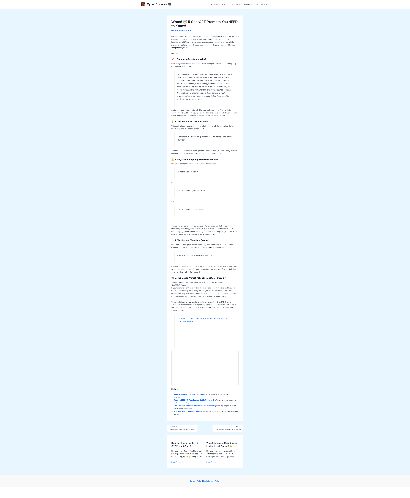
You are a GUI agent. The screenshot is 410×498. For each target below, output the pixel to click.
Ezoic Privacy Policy (211, 481)
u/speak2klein (185, 321)
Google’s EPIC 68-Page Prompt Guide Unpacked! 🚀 (195, 400)
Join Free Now (261, 4)
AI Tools (225, 4)
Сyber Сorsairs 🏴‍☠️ (159, 4)
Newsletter (247, 4)
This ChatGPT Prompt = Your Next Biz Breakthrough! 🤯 (197, 406)
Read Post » (176, 462)
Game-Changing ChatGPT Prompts (188, 394)
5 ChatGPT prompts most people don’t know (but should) (202, 318)
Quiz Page (236, 4)
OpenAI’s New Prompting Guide (187, 411)
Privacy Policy (196, 481)
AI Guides (214, 4)
